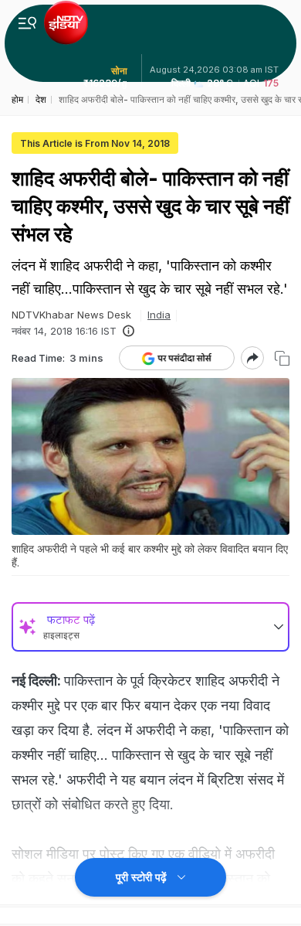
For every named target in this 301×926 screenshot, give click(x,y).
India (159, 314)
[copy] (282, 358)
